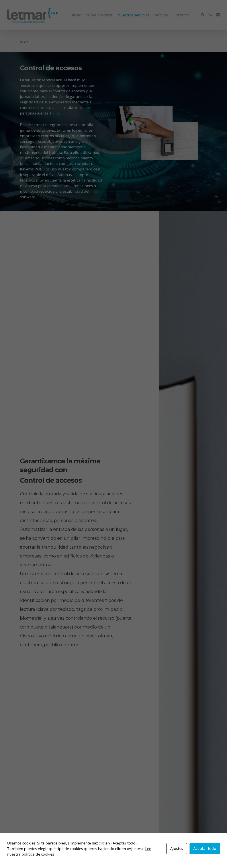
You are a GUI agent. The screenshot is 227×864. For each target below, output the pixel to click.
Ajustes (176, 848)
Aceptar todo (204, 848)
